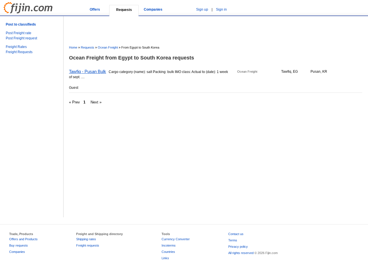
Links (165, 258)
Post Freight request (21, 38)
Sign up (202, 9)
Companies (153, 9)
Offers (95, 9)
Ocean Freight (108, 47)
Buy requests (18, 245)
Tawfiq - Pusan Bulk (87, 71)
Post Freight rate (18, 33)
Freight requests (87, 245)
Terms (232, 240)
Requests (87, 47)
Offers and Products (23, 239)
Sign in (221, 9)
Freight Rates (16, 47)
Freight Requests (19, 52)
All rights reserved (241, 253)
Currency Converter (176, 239)
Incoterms (169, 245)
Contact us (236, 234)
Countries (168, 251)
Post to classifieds (21, 24)
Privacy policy (238, 246)
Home (73, 47)
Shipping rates (86, 239)
